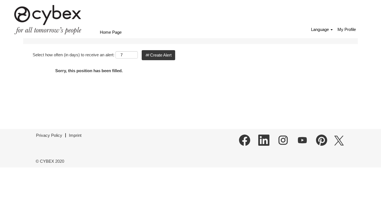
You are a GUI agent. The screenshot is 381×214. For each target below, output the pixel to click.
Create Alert (160, 55)
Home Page (111, 32)
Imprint (75, 135)
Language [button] (320, 29)
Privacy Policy (49, 135)
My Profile (346, 29)
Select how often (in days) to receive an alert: (73, 54)
